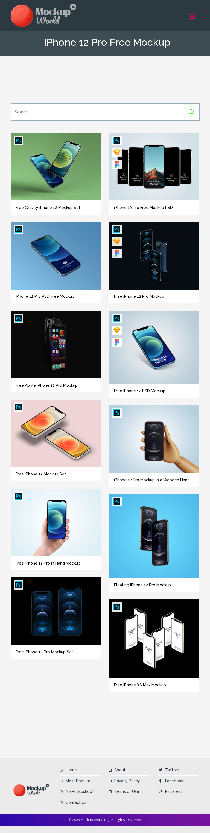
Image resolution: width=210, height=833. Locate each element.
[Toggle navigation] (192, 16)
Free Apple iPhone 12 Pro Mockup (47, 385)
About (120, 770)
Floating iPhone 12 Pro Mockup (142, 585)
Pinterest (173, 791)
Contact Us (76, 802)
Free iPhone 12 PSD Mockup (139, 391)
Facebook (174, 781)
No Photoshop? (80, 791)
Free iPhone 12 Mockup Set (41, 474)
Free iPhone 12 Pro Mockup (139, 296)
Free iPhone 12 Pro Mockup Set (44, 652)
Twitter (172, 770)
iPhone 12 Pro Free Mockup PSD (143, 207)
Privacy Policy (127, 781)
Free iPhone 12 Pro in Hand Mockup (48, 563)
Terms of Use (126, 791)
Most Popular (78, 781)
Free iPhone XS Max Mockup (140, 685)
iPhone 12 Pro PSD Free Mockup (45, 296)
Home (71, 770)
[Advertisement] (110, 79)
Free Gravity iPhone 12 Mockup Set (48, 207)
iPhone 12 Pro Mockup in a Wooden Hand (152, 480)
